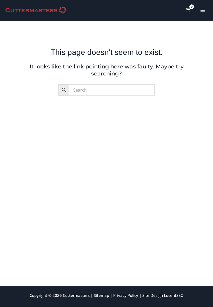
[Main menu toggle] (203, 10)
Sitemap (101, 295)
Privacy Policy (125, 295)
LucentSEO (174, 295)
